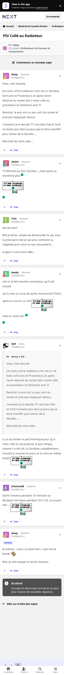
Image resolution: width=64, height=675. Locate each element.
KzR (13, 343)
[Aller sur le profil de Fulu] (6, 220)
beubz (15, 272)
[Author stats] (60, 76)
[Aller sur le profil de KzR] (6, 345)
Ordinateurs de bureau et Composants (29, 50)
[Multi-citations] (4, 150)
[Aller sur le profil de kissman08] (6, 488)
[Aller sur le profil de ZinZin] (6, 163)
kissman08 (17, 486)
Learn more (6, 5)
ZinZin (15, 161)
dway (16, 45)
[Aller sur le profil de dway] (5, 48)
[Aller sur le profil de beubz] (6, 274)
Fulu (14, 218)
